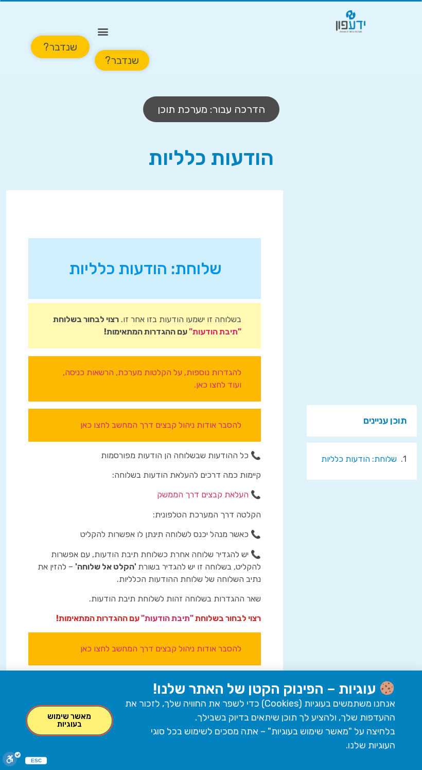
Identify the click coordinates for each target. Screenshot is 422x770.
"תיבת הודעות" (215, 332)
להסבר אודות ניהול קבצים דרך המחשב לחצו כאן (160, 425)
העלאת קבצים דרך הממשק (203, 494)
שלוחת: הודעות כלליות (359, 459)
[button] (103, 31)
